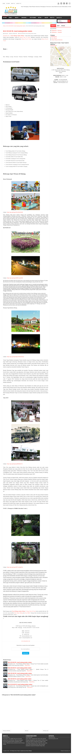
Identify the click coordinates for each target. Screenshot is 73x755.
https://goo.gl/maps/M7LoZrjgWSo (15, 567)
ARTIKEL (39, 17)
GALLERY (46, 17)
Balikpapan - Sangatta (57, 32)
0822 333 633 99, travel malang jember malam (19, 679)
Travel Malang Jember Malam (17, 35)
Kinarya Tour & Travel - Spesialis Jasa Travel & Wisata (22, 750)
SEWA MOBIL (23, 17)
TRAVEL (10, 17)
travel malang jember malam (31, 33)
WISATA (16, 17)
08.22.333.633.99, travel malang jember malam (20, 662)
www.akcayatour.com (25, 641)
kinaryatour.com (67, 750)
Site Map (8, 3)
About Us (13, 3)
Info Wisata (54, 38)
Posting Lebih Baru (6, 730)
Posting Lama (45, 730)
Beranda (26, 730)
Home (4, 3)
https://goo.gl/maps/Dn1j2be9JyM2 (15, 212)
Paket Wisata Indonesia (57, 39)
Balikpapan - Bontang (56, 30)
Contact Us (18, 3)
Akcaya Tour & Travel (25, 37)
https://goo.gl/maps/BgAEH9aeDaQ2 (15, 356)
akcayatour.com (6, 35)
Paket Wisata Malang (18, 613)
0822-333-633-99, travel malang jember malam (20, 673)
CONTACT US (59, 17)
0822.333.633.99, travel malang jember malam (19, 668)
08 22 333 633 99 (22, 33)
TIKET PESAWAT (33, 17)
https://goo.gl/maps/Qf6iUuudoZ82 (15, 278)
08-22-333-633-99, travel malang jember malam (20, 684)
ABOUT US (52, 17)
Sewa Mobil (27, 613)
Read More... (28, 665)
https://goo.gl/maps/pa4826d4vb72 (15, 463)
